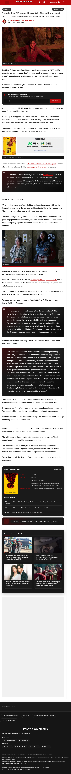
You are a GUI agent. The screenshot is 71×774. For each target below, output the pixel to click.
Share (55, 521)
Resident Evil (58, 9)
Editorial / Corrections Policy (44, 716)
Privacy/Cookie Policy (9, 720)
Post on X (15, 521)
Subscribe (55, 101)
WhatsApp (39, 521)
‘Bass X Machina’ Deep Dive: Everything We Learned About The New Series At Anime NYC (47, 557)
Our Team (26, 716)
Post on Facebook (27, 521)
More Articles (57, 469)
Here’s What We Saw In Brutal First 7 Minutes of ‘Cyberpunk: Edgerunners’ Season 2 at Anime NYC (18, 557)
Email (47, 521)
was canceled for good (41, 164)
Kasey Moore (14, 20)
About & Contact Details (10, 716)
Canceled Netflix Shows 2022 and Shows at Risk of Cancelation (24, 512)
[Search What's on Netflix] (44, 2)
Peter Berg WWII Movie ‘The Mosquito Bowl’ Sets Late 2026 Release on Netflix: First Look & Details (48, 583)
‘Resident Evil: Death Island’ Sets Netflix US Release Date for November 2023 (27, 508)
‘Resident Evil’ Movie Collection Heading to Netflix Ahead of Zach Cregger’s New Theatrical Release (31, 502)
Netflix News (6, 9)
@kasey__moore (28, 20)
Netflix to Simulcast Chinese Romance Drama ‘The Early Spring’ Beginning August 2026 (18, 583)
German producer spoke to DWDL (44, 280)
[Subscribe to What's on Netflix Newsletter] (40, 2)
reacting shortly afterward (37, 167)
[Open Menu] (7, 2)
